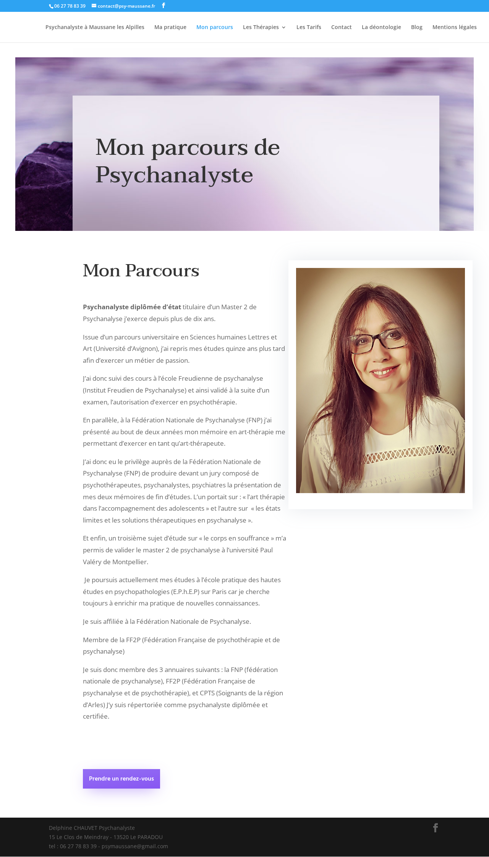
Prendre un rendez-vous (121, 779)
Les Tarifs (308, 27)
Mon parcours (214, 27)
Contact (341, 27)
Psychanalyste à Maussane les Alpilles (94, 27)
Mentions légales (454, 27)
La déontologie (381, 27)
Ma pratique (170, 27)
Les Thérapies (261, 27)
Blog (417, 27)
